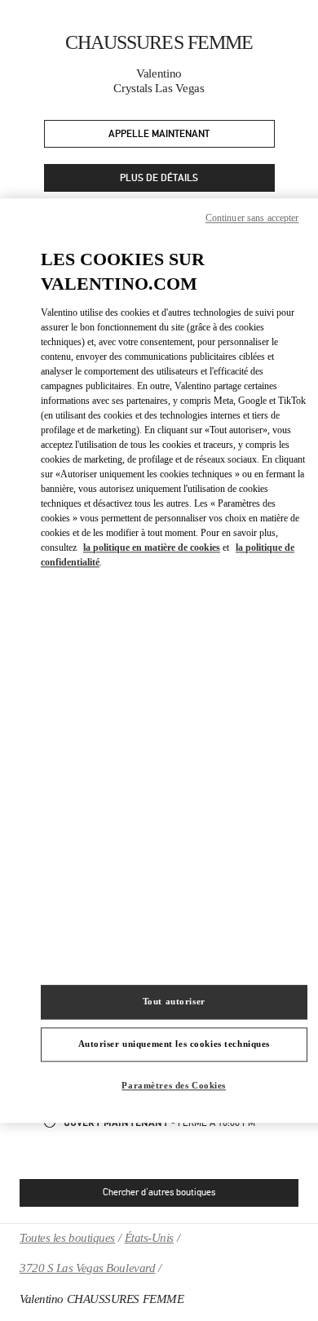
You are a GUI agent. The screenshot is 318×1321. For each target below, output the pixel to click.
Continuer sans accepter (252, 218)
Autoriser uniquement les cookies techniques (174, 1043)
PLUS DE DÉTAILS (159, 178)
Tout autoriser (174, 1001)
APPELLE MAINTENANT (159, 134)
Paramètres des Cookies (173, 1085)
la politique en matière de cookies (151, 547)
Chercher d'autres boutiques (159, 1192)
